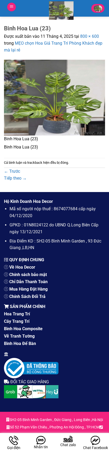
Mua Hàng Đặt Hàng (28, 289)
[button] (11, 7)
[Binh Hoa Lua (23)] (54, 97)
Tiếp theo (15, 178)
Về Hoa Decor (22, 267)
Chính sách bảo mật (28, 274)
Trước (12, 171)
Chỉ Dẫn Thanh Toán (28, 281)
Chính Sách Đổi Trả (27, 296)
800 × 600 (89, 36)
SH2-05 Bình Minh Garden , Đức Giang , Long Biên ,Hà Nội (56, 420)
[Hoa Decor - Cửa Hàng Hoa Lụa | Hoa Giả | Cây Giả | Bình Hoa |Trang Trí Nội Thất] (61, 10)
